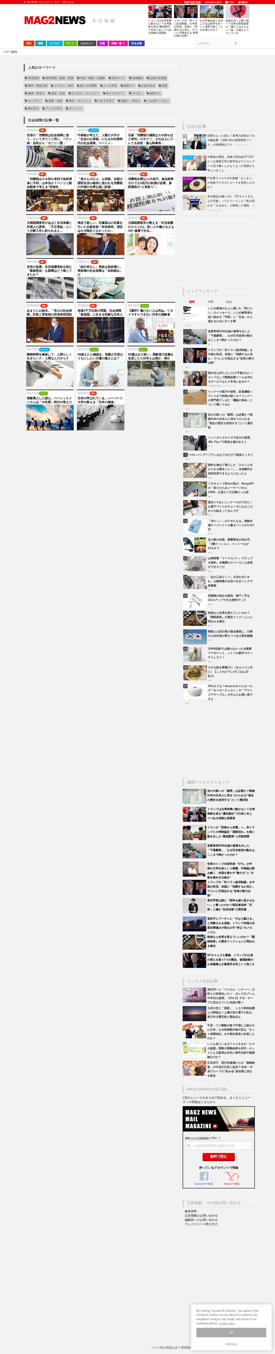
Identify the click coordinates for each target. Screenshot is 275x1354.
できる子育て (106, 100)
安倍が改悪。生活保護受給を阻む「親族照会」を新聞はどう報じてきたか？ (49, 270)
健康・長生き (36, 93)
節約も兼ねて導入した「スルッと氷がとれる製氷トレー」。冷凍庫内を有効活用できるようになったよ (230, 469)
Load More (101, 438)
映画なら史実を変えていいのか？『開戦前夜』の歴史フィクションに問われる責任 (230, 617)
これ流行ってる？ (158, 100)
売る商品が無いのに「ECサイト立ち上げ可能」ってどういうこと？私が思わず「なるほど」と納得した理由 (231, 201)
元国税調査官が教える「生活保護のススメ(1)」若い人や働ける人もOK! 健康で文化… (151, 226)
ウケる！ (137, 93)
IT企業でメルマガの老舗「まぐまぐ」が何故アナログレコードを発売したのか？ (231, 183)
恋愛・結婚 (55, 100)
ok (231, 1332)
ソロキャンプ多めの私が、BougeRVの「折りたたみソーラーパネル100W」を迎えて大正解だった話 (231, 488)
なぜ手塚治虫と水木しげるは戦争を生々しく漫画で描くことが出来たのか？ (211, 25)
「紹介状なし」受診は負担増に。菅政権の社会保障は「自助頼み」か (100, 270)
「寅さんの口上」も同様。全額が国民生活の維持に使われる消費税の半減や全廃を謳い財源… (100, 182)
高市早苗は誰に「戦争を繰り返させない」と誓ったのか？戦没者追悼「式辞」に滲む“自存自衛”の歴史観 (231, 905)
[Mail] (112, 20)
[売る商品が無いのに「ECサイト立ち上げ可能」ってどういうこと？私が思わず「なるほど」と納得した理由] (195, 209)
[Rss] (106, 20)
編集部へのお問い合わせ (201, 1219)
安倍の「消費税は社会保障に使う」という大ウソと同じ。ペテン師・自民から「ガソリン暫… (49, 139)
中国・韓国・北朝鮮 (92, 78)
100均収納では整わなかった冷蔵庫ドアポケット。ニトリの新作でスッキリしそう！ (230, 653)
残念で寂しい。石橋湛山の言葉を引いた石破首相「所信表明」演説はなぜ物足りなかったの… (100, 226)
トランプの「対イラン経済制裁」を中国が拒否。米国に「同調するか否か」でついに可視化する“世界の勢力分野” (186, 28)
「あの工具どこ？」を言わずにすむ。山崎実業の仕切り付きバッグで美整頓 (230, 581)
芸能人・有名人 (130, 100)
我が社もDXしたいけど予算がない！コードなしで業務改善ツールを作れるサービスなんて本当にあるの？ (231, 377)
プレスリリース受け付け (201, 1224)
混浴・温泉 (58, 93)
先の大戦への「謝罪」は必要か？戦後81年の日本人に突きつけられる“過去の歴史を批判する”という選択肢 (231, 795)
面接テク (129, 85)
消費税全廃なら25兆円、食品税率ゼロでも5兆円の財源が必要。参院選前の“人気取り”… (151, 182)
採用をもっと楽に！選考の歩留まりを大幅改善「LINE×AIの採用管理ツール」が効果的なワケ (231, 140)
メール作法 (110, 85)
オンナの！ (35, 100)
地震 (164, 85)
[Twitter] (100, 20)
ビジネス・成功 (63, 85)
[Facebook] (94, 20)
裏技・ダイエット (80, 100)
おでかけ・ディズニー (85, 93)
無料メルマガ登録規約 (197, 1138)
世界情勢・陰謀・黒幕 (59, 78)
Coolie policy (227, 1323)
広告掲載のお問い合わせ (201, 1215)
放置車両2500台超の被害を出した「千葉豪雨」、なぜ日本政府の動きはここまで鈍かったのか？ (230, 335)
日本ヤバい (118, 78)
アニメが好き (54, 108)
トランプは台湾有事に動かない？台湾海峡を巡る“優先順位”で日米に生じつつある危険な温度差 (159, 26)
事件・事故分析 (37, 85)
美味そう (155, 93)
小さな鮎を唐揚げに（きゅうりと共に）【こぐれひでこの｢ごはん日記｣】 (230, 672)
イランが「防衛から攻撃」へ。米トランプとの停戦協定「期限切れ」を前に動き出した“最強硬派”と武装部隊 (231, 832)
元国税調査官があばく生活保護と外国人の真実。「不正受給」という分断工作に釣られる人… (49, 226)
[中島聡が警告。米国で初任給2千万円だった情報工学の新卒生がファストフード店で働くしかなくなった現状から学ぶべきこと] (195, 169)
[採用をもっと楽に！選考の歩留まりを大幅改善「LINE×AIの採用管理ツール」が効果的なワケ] (195, 148)
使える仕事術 (88, 85)
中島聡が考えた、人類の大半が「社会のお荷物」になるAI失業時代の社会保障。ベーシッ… (100, 139)
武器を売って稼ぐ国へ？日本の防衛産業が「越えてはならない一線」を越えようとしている (237, 26)
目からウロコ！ (115, 93)
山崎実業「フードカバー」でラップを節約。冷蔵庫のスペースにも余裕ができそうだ (230, 562)
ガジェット (76, 108)
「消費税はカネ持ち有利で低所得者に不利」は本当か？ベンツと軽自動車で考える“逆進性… (49, 182)
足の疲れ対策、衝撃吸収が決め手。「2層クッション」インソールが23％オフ (230, 544)
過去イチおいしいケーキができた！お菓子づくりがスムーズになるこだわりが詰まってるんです (230, 506)
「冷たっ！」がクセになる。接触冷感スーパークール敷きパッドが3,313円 (231, 525)
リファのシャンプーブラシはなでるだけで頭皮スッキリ (218, 454)
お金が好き (148, 85)
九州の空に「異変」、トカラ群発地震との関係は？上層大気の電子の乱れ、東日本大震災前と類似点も (231, 1012)
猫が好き (33, 108)
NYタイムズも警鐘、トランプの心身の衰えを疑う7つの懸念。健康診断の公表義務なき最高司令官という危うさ (231, 959)
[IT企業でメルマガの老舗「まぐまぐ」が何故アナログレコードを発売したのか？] (195, 190)
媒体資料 (191, 1211)
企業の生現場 (158, 78)
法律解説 (137, 78)
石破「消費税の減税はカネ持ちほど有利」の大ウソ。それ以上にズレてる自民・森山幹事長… (150, 139)
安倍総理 (33, 78)
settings (231, 1343)
